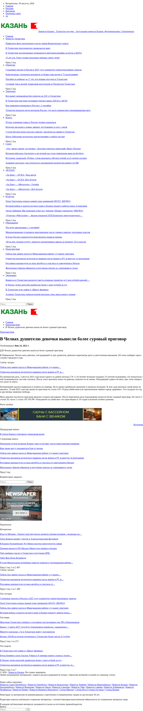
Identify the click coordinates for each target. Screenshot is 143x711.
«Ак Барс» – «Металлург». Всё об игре (24, 189)
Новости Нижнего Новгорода (43, 689)
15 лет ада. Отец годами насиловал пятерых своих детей (32, 58)
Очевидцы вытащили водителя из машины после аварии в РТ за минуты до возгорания (47, 258)
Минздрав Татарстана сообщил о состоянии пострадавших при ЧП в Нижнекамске (39, 622)
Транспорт (11, 91)
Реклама (9, 8)
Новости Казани (16, 672)
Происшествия (13, 249)
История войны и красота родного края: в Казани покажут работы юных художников (46, 206)
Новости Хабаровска (114, 687)
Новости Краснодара (58, 684)
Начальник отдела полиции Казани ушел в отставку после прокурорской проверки (39, 443)
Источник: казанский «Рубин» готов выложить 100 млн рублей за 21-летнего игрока (46, 158)
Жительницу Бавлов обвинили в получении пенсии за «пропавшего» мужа (42, 268)
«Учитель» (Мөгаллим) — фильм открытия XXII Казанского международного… (44, 215)
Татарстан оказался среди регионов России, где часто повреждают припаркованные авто (48, 110)
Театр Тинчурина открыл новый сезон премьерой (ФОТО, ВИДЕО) (38, 201)
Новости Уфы (78, 687)
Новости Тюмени (78, 684)
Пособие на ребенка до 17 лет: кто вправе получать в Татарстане (36, 79)
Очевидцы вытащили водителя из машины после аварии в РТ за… (32, 372)
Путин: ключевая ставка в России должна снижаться (31, 122)
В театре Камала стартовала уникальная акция (22, 434)
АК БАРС (10, 170)
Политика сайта (13, 13)
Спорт (9, 144)
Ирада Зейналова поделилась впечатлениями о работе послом (35, 136)
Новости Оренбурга (37, 684)
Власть (9, 117)
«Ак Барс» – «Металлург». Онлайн (22, 184)
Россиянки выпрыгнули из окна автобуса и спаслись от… (27, 584)
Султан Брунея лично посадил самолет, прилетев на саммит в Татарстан (40, 132)
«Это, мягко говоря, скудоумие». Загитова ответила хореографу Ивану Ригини (43, 148)
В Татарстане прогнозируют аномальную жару (28, 48)
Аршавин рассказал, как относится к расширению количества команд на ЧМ (42, 163)
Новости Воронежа (25, 687)
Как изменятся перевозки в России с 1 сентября (28, 105)
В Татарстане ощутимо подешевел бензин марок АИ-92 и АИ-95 (36, 101)
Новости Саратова (61, 687)
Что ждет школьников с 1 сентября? (23, 227)
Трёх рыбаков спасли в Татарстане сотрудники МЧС (25, 553)
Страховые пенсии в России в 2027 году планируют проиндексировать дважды (44, 70)
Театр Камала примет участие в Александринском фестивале (29, 539)
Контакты (10, 11)
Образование (12, 223)
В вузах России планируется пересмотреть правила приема (34, 237)
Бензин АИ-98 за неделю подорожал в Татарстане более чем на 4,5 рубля (35, 636)
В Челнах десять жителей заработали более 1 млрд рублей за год (36, 285)
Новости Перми (20, 689)
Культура (10, 196)
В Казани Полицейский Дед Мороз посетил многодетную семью (31, 543)
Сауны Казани (112, 689)
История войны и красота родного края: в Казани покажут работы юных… (36, 613)
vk (7, 16)
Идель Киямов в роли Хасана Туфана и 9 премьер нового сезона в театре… (36, 655)
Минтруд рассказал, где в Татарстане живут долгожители (27, 632)
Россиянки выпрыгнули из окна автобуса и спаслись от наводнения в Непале (43, 263)
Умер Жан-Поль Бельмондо (13, 558)
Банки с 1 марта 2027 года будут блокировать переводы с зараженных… (34, 627)
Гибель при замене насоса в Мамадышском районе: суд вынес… (30, 367)
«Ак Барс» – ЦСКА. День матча (21, 175)
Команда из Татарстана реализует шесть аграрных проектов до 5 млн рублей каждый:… (48, 280)
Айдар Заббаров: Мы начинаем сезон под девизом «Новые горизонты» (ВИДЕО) (44, 211)
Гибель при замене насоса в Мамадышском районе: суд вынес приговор (40, 254)
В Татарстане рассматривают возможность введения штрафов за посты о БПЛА (44, 53)
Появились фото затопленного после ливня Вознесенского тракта (37, 43)
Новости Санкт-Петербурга (13, 684)
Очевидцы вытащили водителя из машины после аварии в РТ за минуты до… (37, 665)
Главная (9, 6)
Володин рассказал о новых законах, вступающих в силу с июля (36, 127)
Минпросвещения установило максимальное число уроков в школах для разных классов (48, 232)
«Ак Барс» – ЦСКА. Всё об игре (21, 179)
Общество (10, 65)
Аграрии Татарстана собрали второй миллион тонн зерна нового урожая (40, 294)
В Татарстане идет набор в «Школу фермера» (27, 289)
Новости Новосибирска (99, 684)
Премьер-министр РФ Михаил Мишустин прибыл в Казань (28, 548)
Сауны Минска (66, 689)
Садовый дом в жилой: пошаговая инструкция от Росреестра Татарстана (40, 84)
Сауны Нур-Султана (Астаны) (89, 689)
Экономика (11, 275)
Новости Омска (43, 687)
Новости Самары (94, 687)
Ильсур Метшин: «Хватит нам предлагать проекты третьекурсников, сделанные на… (41, 534)
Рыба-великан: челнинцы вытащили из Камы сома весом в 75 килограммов (42, 74)
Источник (138, 424)
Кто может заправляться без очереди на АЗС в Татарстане (33, 96)
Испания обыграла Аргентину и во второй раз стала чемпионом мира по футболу (45, 153)
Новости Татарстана (15, 38)
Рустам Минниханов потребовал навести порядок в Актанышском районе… (36, 562)
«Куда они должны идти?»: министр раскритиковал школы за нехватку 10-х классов (46, 242)
